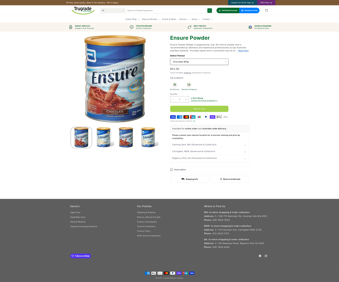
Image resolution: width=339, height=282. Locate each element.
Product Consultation (147, 222)
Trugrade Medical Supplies (173, 278)
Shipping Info (189, 178)
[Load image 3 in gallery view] (103, 137)
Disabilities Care (77, 217)
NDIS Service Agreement (148, 235)
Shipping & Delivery (146, 212)
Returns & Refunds (230, 179)
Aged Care (75, 212)
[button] (266, 10)
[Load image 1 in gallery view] (81, 137)
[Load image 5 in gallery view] (148, 137)
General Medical (77, 222)
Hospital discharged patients (83, 226)
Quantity (173, 94)
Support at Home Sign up (242, 2)
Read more (243, 50)
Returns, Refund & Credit (148, 217)
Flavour (181, 55)
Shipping (187, 73)
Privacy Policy (143, 231)
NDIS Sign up (266, 2)
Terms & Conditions (146, 226)
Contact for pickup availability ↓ (204, 100)
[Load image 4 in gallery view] (125, 137)
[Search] (209, 10)
